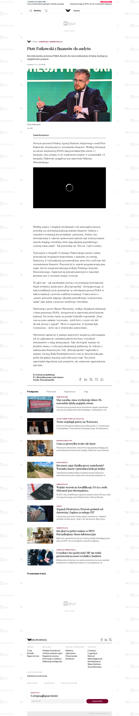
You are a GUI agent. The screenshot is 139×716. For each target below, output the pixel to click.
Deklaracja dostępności (52, 661)
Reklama (69, 651)
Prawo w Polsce (62, 484)
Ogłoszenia (70, 653)
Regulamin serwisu (50, 656)
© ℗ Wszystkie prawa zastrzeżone (48, 377)
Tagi (86, 391)
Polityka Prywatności (51, 651)
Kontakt (30, 653)
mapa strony (32, 683)
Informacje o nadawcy (51, 659)
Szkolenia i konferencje (37, 676)
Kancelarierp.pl (94, 661)
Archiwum (70, 659)
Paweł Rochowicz (41, 135)
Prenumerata (71, 656)
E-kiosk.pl (92, 651)
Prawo (77, 10)
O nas (29, 651)
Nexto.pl (91, 656)
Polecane (51, 391)
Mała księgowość (95, 659)
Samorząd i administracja (50, 42)
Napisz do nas (33, 656)
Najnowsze (69, 391)
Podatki (59, 506)
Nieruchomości (62, 462)
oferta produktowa (69, 683)
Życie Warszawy (95, 667)
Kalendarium (49, 683)
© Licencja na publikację (44, 375)
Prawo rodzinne (62, 397)
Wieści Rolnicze (94, 664)
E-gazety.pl (92, 653)
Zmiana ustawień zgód (52, 653)
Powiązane (32, 391)
